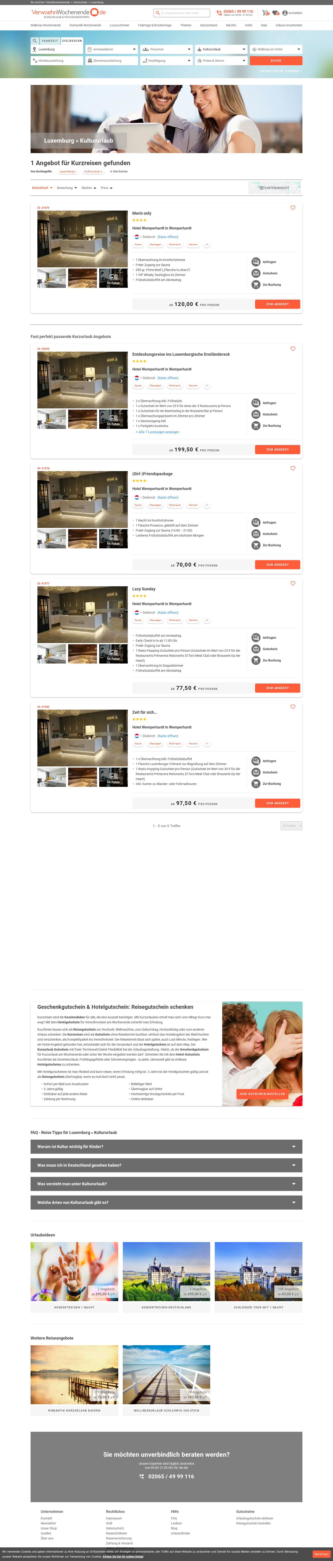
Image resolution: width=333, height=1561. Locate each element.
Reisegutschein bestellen (253, 1523)
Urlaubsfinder (180, 1533)
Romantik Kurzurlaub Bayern (74, 1410)
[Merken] (293, 208)
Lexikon (176, 1523)
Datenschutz (115, 1528)
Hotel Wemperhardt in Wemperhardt (161, 228)
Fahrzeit (50, 40)
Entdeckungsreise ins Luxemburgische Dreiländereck (181, 354)
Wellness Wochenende (46, 25)
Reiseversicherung (119, 1538)
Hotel (248, 25)
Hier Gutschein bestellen (262, 1094)
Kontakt (46, 1518)
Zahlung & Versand (119, 1543)
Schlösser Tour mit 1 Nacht (258, 1307)
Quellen (46, 1533)
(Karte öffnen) (167, 237)
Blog (174, 1528)
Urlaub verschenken (289, 25)
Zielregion (72, 40)
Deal (264, 25)
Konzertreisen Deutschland (166, 1307)
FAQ (174, 1518)
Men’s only (141, 213)
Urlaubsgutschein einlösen (254, 1518)
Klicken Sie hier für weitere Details (123, 1556)
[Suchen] (158, 13)
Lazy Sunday (143, 589)
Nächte (231, 25)
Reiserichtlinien (116, 1533)
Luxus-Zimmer (119, 25)
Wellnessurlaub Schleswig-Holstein (166, 1410)
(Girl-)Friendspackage (152, 473)
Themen (185, 25)
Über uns (47, 1538)
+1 (207, 244)
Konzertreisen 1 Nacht (74, 1307)
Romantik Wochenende (85, 25)
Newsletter (48, 1523)
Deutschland (208, 25)
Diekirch (149, 237)
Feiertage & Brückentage (154, 25)
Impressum (114, 1518)
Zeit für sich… (144, 712)
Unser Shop (49, 1528)
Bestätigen (322, 1554)
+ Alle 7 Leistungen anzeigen (157, 432)
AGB (109, 1523)
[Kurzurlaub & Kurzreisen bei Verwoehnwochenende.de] (69, 13)
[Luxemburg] (137, 237)
